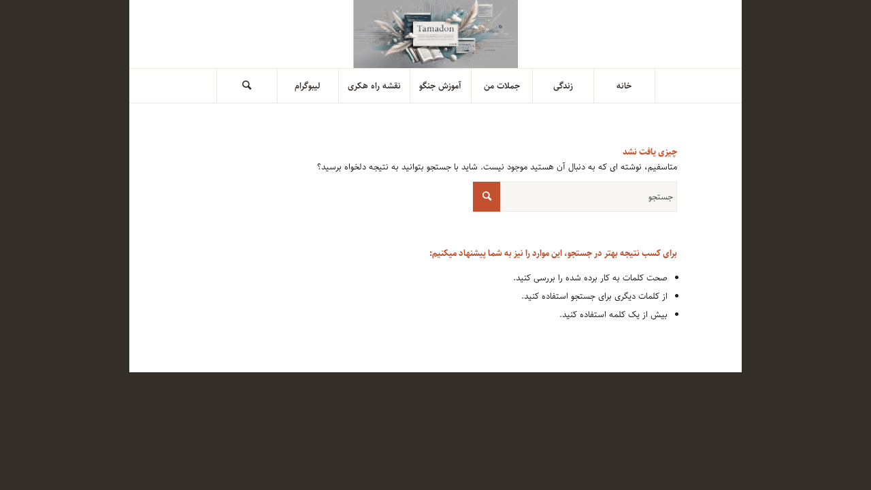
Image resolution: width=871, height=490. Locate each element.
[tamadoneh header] (436, 34)
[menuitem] (624, 86)
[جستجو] (247, 86)
